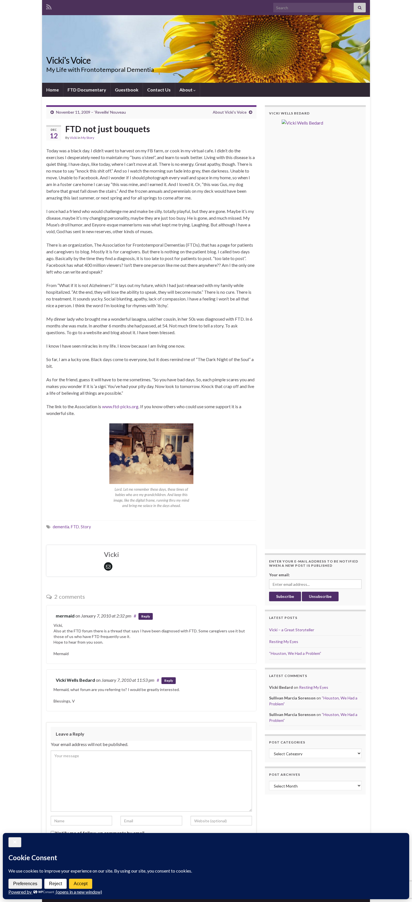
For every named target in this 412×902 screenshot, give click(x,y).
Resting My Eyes (283, 641)
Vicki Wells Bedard (75, 680)
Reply (145, 616)
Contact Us (159, 89)
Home (52, 89)
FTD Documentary (87, 89)
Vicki (73, 138)
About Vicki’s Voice (230, 112)
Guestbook (126, 89)
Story (86, 526)
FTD (75, 526)
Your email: (279, 574)
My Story (87, 138)
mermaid (65, 615)
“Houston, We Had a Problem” (295, 653)
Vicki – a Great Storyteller (291, 629)
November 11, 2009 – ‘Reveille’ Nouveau (91, 112)
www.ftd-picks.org (120, 406)
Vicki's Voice (68, 60)
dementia (61, 526)
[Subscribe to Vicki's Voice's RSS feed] (49, 6)
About (186, 89)
